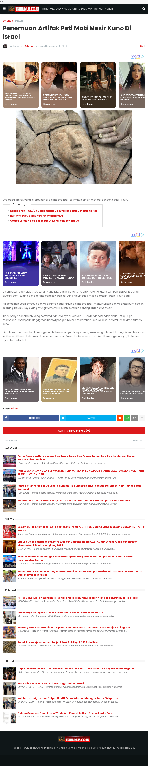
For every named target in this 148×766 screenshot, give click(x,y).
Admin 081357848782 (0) (74, 430)
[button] (4, 9)
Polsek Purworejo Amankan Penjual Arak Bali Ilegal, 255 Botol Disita (59, 642)
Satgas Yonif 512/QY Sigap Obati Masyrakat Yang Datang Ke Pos (53, 211)
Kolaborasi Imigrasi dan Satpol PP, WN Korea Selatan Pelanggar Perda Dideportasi (68, 698)
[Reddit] (120, 418)
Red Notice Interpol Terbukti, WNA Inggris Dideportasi (51, 683)
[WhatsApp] (127, 418)
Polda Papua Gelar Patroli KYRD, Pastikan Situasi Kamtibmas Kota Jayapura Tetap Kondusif (74, 500)
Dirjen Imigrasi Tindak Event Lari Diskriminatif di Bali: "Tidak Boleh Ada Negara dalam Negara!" (76, 668)
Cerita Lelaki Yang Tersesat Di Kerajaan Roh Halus (44, 221)
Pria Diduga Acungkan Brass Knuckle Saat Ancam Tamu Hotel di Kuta (60, 612)
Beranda (8, 20)
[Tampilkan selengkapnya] (142, 418)
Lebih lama (137, 440)
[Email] (134, 418)
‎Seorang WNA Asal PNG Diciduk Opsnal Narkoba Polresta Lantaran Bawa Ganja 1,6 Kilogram (74, 627)
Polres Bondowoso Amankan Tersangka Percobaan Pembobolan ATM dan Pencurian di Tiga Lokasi (78, 597)
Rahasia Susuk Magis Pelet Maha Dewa (36, 215)
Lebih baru (11, 440)
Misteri (19, 20)
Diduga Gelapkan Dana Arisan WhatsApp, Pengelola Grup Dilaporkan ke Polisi (65, 713)
